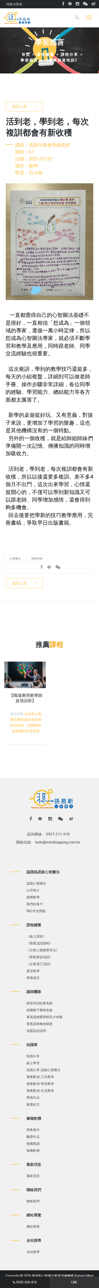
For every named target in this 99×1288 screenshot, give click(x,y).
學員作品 (33, 1097)
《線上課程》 (36, 936)
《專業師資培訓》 (61, 60)
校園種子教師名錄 (39, 1010)
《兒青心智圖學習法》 (42, 950)
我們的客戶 (34, 904)
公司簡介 (33, 890)
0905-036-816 (26, 1282)
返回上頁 (19, 106)
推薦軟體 (33, 1150)
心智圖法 (15, 558)
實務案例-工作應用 (40, 1077)
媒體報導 (33, 897)
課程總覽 (45, 54)
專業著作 (33, 1130)
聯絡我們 (33, 1201)
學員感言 (33, 978)
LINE (74, 1282)
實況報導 (33, 971)
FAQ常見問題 (36, 911)
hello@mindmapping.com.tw (57, 842)
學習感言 (29, 60)
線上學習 (33, 1063)
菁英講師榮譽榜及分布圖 (44, 1017)
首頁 (26, 54)
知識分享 (33, 1056)
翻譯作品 (33, 1137)
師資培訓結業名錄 (39, 1003)
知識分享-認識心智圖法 (43, 1070)
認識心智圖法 (36, 883)
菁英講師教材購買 (39, 1024)
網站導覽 (33, 1226)
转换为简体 (14, 4)
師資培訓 (37, 558)
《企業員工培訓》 (39, 964)
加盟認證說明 (36, 1031)
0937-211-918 (58, 834)
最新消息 (33, 1176)
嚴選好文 (33, 1104)
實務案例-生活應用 (40, 1090)
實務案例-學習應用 (40, 1084)
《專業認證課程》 (39, 943)
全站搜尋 (33, 1252)
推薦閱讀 (33, 1143)
